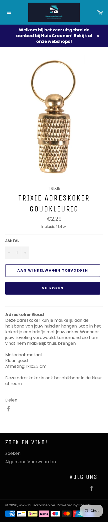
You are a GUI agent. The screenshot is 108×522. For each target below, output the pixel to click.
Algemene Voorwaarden (30, 462)
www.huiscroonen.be (37, 505)
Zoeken (12, 453)
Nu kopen (53, 288)
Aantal (12, 241)
